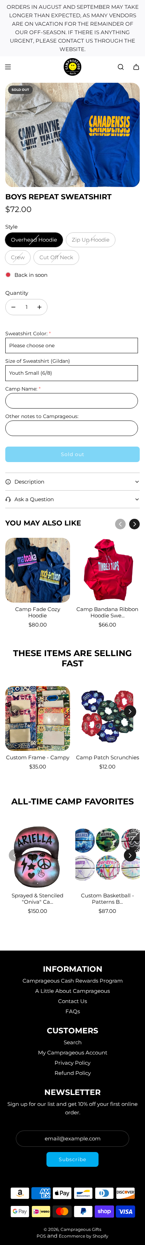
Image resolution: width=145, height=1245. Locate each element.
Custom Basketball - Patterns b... (107, 898)
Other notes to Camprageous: (41, 416)
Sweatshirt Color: (26, 333)
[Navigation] (7, 67)
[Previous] (120, 524)
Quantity (16, 293)
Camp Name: (21, 389)
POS (41, 1236)
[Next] (134, 524)
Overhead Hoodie (34, 239)
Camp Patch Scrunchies (107, 757)
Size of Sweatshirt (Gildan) (37, 361)
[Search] (120, 67)
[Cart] (136, 67)
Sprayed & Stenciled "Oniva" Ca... (37, 898)
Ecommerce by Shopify (83, 1236)
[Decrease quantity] (13, 307)
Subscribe (72, 1159)
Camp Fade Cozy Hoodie (37, 612)
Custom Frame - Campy (37, 757)
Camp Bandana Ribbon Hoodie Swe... (107, 612)
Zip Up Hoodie (90, 239)
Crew (18, 257)
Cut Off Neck (56, 257)
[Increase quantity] (39, 307)
